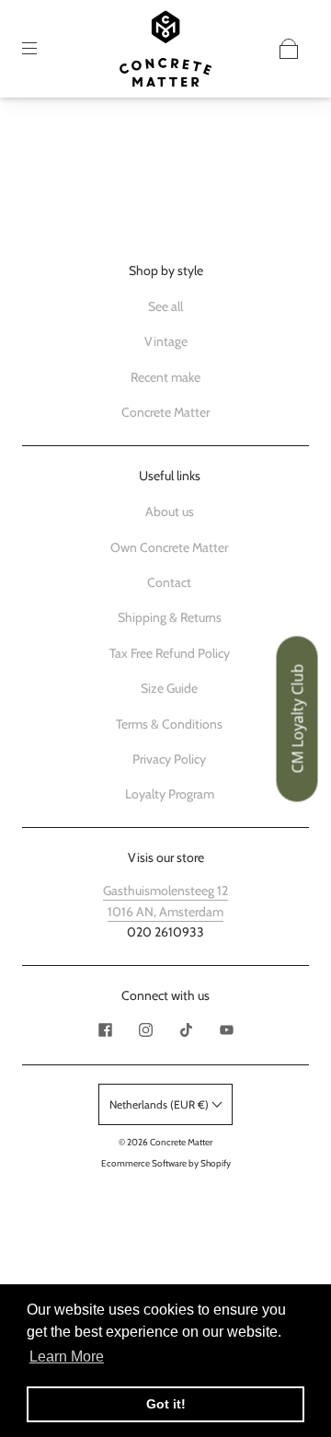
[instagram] (145, 1029)
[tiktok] (186, 1029)
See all (165, 306)
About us (169, 511)
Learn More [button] (66, 1356)
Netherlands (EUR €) (160, 1104)
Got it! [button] (166, 1404)
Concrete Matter (165, 412)
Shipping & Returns (170, 617)
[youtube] (226, 1029)
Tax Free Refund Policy (169, 653)
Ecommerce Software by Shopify (166, 1163)
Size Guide (169, 688)
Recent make (165, 377)
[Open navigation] (42, 49)
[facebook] (105, 1029)
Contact (169, 582)
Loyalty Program (169, 794)
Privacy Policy (169, 759)
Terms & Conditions (169, 724)
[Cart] (288, 49)
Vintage (166, 341)
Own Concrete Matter (169, 547)
